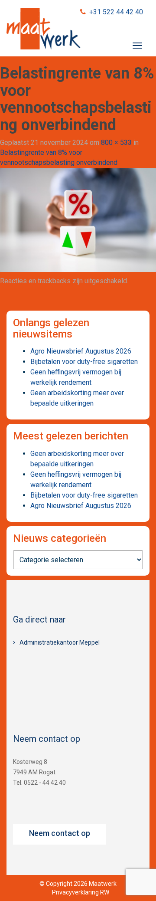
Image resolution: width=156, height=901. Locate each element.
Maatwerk (43, 30)
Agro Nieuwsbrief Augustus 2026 (80, 351)
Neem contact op (59, 833)
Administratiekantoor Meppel (60, 642)
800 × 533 (116, 142)
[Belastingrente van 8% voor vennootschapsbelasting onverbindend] (78, 219)
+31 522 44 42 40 (116, 12)
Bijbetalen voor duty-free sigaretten (84, 361)
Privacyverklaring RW (80, 892)
